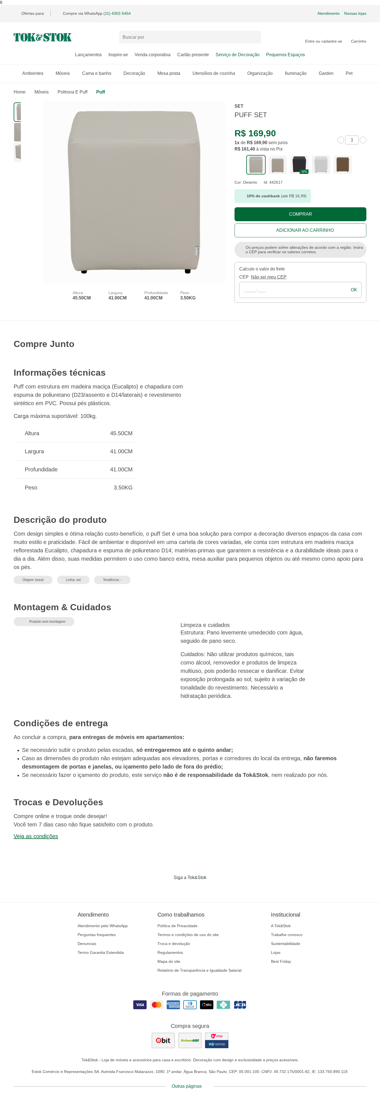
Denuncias (87, 943)
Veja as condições (36, 836)
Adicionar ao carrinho (305, 230)
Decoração (134, 73)
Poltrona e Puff (72, 92)
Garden (326, 73)
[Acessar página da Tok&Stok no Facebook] (166, 889)
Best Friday (281, 961)
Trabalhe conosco (286, 934)
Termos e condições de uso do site (188, 934)
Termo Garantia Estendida (101, 952)
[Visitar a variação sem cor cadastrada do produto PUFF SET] (256, 164)
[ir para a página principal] (42, 37)
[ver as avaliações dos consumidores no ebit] (163, 1040)
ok (354, 289)
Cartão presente (193, 54)
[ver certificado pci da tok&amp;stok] (216, 1040)
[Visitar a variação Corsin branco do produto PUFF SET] (321, 164)
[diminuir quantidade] (340, 140)
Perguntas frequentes (97, 934)
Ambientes (32, 73)
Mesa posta (168, 73)
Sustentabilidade (285, 943)
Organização (260, 73)
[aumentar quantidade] (363, 140)
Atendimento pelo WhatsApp (103, 926)
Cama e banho (96, 73)
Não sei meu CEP (269, 277)
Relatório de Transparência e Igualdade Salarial (199, 970)
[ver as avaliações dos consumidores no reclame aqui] (190, 1040)
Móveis (63, 73)
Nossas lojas (355, 13)
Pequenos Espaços (285, 54)
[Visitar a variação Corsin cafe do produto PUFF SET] (342, 164)
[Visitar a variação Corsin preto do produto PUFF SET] (299, 164)
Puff (100, 92)
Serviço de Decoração (238, 54)
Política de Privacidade (177, 926)
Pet (349, 73)
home (20, 92)
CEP (244, 277)
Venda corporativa (153, 54)
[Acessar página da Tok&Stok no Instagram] (182, 889)
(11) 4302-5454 (117, 13)
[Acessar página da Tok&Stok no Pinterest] (197, 889)
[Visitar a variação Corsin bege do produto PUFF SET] (277, 164)
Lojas (275, 952)
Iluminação (296, 73)
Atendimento (328, 13)
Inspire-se (118, 54)
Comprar (300, 214)
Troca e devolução (173, 943)
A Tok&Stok (281, 926)
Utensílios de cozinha (214, 73)
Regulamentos (170, 952)
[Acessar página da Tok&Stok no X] (213, 889)
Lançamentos (88, 54)
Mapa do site (168, 961)
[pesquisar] (254, 37)
